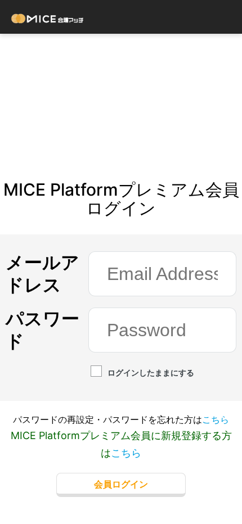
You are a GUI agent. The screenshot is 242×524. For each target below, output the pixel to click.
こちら (215, 419)
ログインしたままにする (150, 372)
